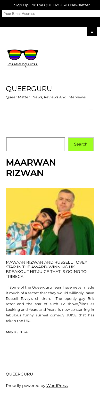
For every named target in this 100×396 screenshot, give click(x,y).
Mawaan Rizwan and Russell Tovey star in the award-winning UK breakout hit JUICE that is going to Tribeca (46, 269)
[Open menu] (91, 109)
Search (81, 144)
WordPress (57, 385)
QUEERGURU (29, 88)
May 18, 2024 (16, 332)
